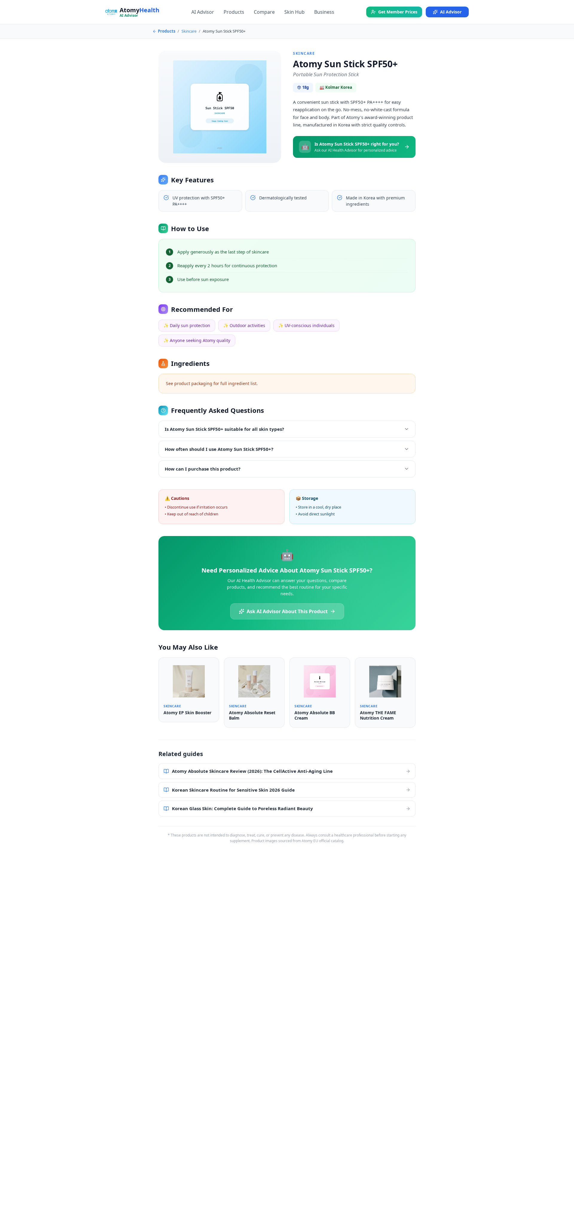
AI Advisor (202, 12)
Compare (264, 12)
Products (234, 12)
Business (324, 12)
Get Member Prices (397, 12)
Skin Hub (294, 12)
